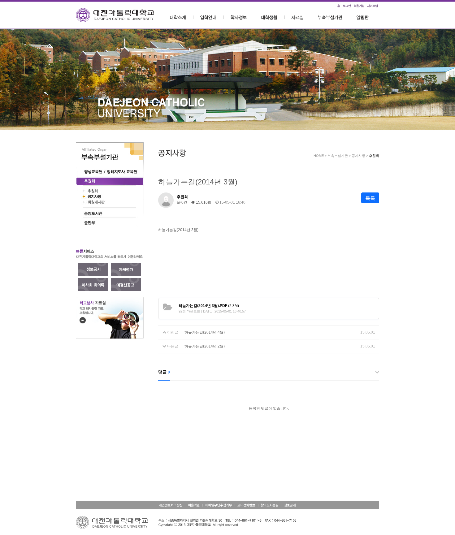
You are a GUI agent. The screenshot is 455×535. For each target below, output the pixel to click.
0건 (183, 202)
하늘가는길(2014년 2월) (204, 346)
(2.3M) (209, 306)
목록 (370, 198)
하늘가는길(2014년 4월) (204, 332)
